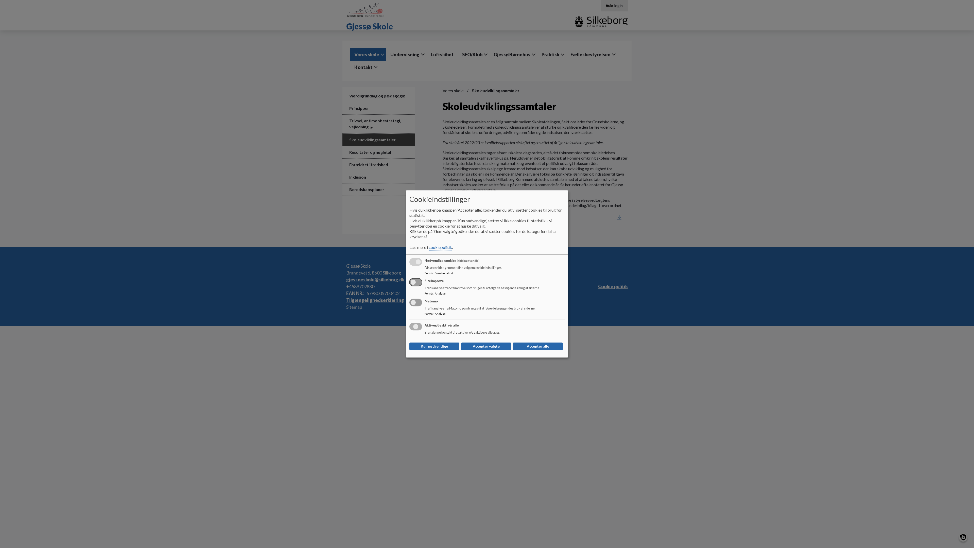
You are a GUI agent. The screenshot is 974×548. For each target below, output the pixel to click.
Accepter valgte (486, 346)
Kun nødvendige (434, 346)
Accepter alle (538, 346)
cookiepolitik (440, 247)
